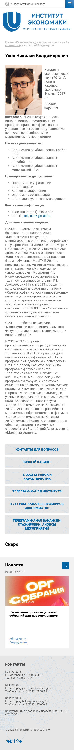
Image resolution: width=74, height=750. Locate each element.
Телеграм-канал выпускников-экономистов (37, 506)
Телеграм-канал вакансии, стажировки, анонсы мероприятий (37, 524)
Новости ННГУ (14, 571)
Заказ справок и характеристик (37, 477)
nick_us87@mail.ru (36, 216)
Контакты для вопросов (37, 449)
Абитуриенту (17, 638)
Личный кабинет (37, 462)
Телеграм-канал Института (37, 491)
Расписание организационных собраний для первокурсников (33, 613)
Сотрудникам (18, 642)
